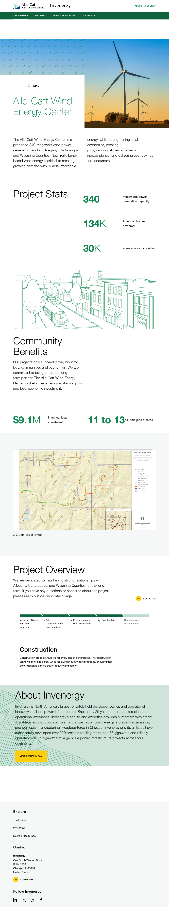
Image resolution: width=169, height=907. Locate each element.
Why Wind (40, 15)
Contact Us (89, 15)
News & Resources (64, 15)
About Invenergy (145, 6)
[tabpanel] (84, 645)
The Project (20, 15)
